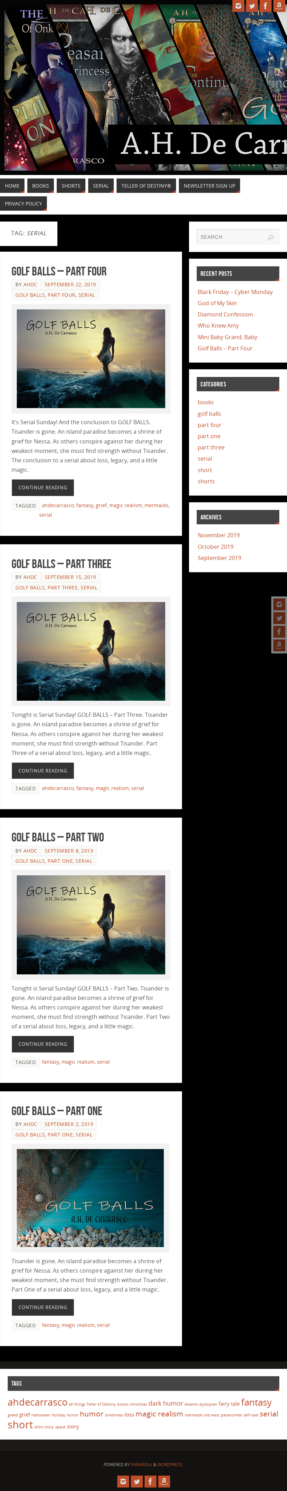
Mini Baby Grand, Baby (227, 337)
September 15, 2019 (70, 577)
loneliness (114, 1415)
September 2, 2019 (69, 1124)
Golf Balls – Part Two (58, 837)
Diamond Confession (225, 314)
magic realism (125, 505)
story (73, 1426)
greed (13, 1415)
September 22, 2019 (70, 284)
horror (72, 1415)
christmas (138, 1404)
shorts (206, 481)
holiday (58, 1415)
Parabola (141, 1465)
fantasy (84, 505)
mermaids (156, 505)
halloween (40, 1415)
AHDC (30, 284)
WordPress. (170, 1465)
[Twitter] (279, 618)
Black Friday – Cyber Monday (235, 292)
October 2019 (215, 547)
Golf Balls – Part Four (59, 271)
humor (92, 1414)
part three (63, 587)
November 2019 (219, 535)
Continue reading (43, 487)
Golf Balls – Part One (57, 1111)
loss (129, 1414)
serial (86, 295)
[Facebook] (279, 632)
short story (44, 1426)
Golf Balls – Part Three (61, 563)
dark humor (165, 1403)
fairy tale (229, 1403)
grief (101, 505)
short (205, 470)
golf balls (30, 295)
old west (211, 1415)
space (60, 1426)
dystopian (208, 1404)
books (206, 402)
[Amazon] (279, 645)
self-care (250, 1415)
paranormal (231, 1415)
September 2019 (219, 558)
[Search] (270, 237)
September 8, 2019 (69, 850)
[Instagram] (279, 604)
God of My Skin (217, 303)
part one (60, 861)
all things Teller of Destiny (92, 1404)
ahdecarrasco (58, 505)
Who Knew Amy (218, 325)
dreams (191, 1404)
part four (62, 295)
